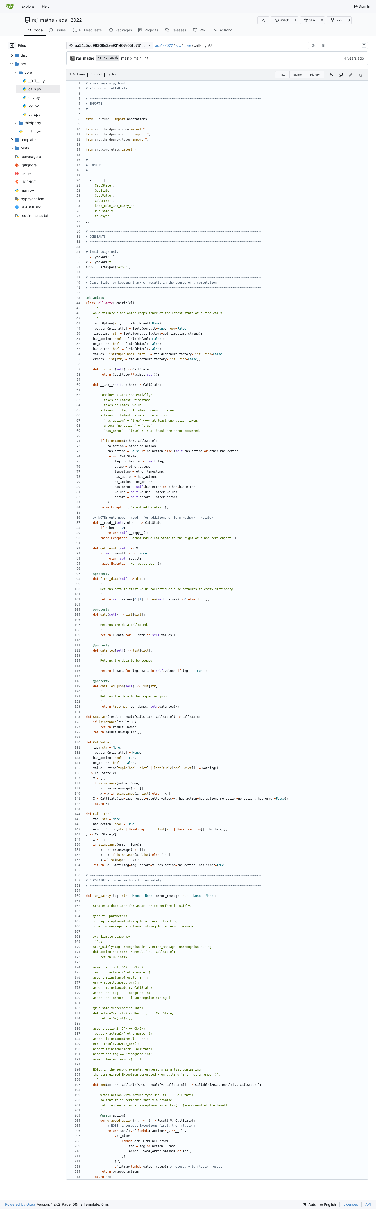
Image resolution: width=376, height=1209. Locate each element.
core (187, 45)
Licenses (350, 1204)
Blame (297, 74)
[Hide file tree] (12, 45)
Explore (27, 6)
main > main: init (134, 58)
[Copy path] (210, 45)
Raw (282, 74)
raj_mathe (43, 20)
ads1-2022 (70, 20)
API (368, 1204)
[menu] (309, 1204)
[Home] (10, 6)
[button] (282, 20)
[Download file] (331, 75)
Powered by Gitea (20, 1204)
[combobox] (338, 45)
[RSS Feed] (263, 20)
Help (46, 6)
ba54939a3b (107, 58)
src (178, 45)
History (315, 74)
